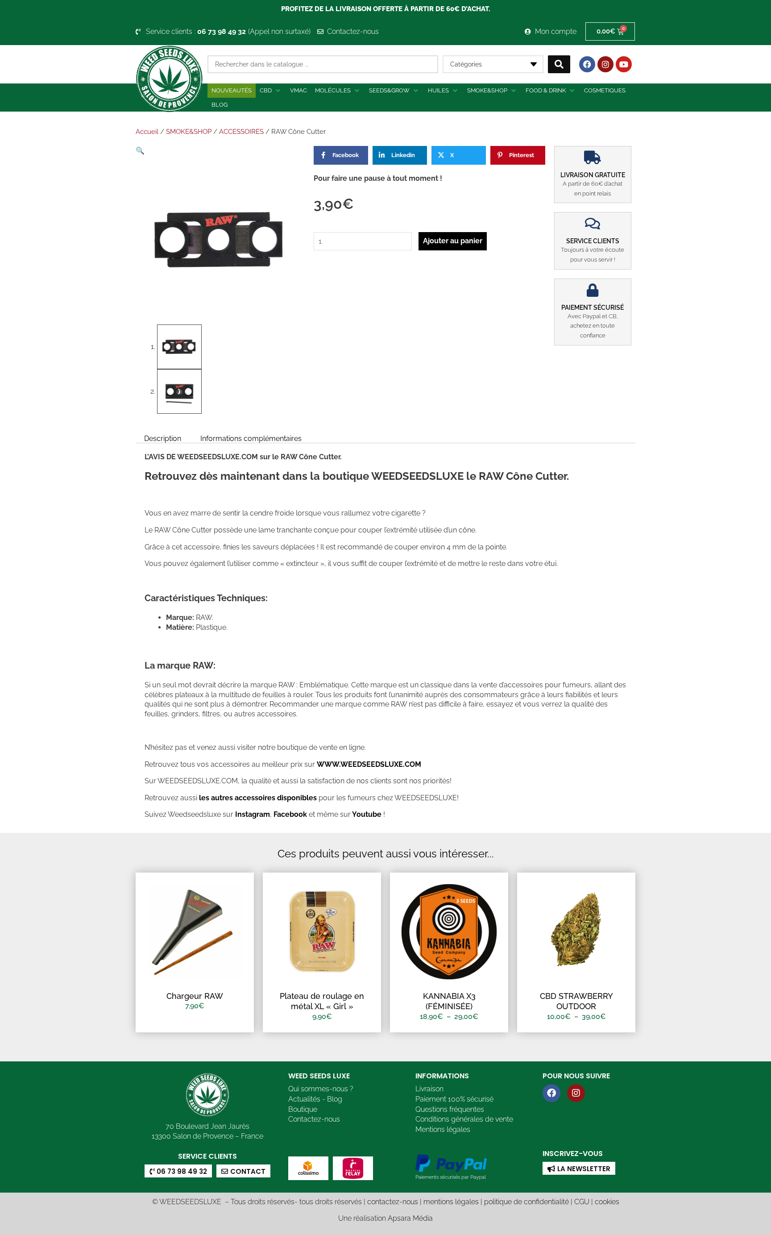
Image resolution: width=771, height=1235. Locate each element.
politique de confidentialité (526, 1202)
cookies (607, 1202)
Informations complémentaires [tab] (251, 438)
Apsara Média (410, 1218)
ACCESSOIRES (241, 132)
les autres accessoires (237, 798)
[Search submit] (559, 64)
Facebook (289, 814)
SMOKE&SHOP (188, 132)
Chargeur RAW (194, 996)
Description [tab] (162, 438)
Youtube (367, 814)
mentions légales (451, 1202)
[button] (271, 90)
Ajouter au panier (452, 241)
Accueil (147, 132)
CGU (581, 1202)
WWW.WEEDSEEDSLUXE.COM (369, 764)
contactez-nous (392, 1202)
